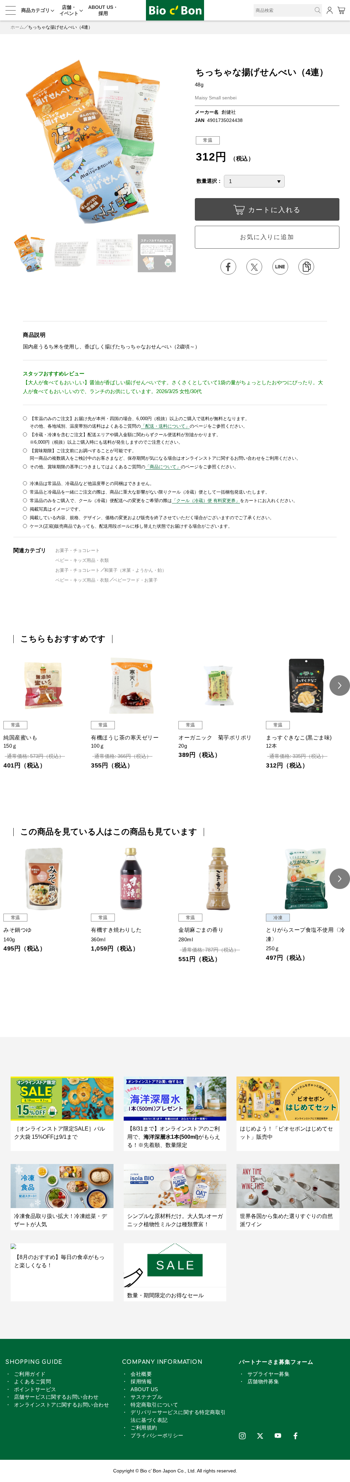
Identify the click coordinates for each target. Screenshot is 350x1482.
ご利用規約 (144, 1427)
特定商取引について (154, 1405)
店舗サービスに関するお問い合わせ (56, 1397)
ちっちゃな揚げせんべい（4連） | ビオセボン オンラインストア (175, 10)
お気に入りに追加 (267, 237)
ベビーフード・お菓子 (135, 580)
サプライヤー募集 (268, 1374)
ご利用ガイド (30, 1374)
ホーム (17, 27)
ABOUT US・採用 (103, 10)
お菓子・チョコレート (77, 550)
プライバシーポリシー (157, 1435)
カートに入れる (274, 209)
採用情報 (141, 1381)
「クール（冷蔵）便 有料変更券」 (206, 500)
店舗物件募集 (263, 1381)
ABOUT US (144, 1389)
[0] (341, 10)
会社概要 (141, 1374)
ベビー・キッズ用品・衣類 (82, 560)
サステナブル (146, 1397)
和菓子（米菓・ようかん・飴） (135, 570)
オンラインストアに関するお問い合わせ (61, 1405)
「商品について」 (163, 466)
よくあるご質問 (32, 1381)
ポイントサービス (35, 1389)
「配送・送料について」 (165, 426)
